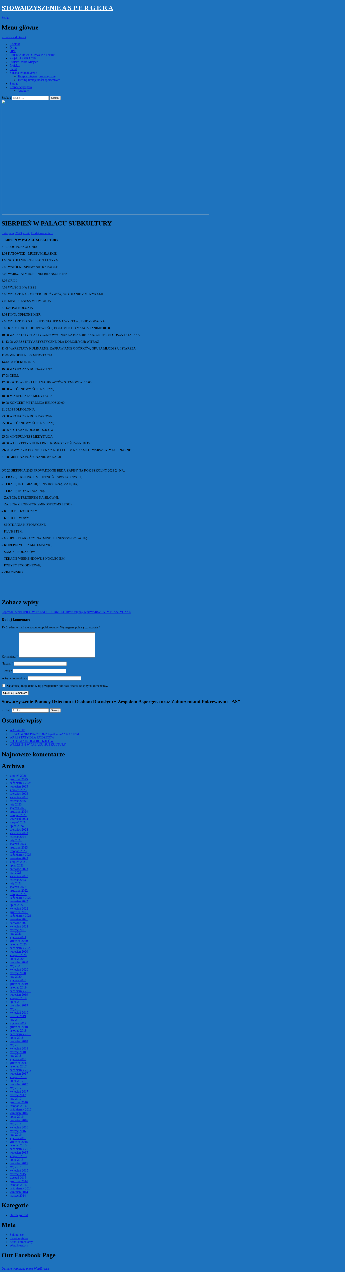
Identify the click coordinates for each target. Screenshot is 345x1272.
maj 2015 (15, 1167)
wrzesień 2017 (19, 1073)
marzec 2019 (18, 1016)
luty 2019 (16, 1019)
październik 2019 (20, 991)
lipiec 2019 (17, 1001)
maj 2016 (15, 1123)
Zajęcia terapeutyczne (23, 72)
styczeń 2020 (18, 980)
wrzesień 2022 (19, 901)
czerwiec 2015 (19, 1163)
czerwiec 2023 (19, 869)
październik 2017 (20, 1070)
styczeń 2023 (18, 887)
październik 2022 (20, 897)
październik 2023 (20, 854)
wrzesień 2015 (19, 1152)
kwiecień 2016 (19, 1127)
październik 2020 (20, 948)
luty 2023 (16, 883)
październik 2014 (20, 1188)
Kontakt (15, 44)
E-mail (7, 670)
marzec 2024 (18, 836)
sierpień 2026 (18, 775)
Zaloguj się (17, 1234)
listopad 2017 (18, 1066)
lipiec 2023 (17, 865)
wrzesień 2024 (19, 818)
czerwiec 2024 (19, 829)
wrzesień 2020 (19, 951)
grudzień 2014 (19, 1181)
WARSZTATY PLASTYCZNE (101, 612)
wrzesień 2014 (19, 1192)
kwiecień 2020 (19, 969)
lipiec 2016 (17, 1116)
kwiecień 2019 (19, 1012)
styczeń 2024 (18, 844)
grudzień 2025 (19, 779)
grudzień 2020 (19, 940)
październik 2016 (20, 1109)
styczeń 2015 (18, 1177)
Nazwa (7, 663)
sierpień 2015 (18, 1156)
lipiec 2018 (17, 1037)
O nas (13, 47)
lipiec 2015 (17, 1159)
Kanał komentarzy (21, 1241)
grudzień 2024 (19, 811)
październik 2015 (20, 1149)
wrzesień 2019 (19, 994)
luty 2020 (16, 976)
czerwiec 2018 (19, 1041)
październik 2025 (20, 783)
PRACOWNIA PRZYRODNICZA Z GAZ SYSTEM (44, 733)
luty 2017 (16, 1098)
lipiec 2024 (17, 826)
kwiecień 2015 (19, 1170)
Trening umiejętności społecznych (39, 80)
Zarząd (14, 83)
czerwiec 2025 (19, 793)
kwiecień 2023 (19, 876)
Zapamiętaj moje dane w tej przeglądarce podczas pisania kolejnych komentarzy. (57, 685)
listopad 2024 (18, 815)
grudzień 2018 (19, 1027)
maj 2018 (15, 1045)
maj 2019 (15, 1009)
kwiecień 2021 (19, 926)
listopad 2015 (18, 1145)
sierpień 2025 (18, 790)
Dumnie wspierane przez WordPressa (25, 1268)
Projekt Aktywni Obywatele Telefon (32, 54)
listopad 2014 (18, 1184)
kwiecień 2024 (19, 833)
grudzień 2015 (19, 1141)
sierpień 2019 (18, 998)
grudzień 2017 (19, 1062)
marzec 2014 (18, 1195)
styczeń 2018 (18, 1059)
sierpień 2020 (18, 955)
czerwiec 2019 (19, 1005)
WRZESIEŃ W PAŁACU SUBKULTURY (38, 744)
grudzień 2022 (19, 890)
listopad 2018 (18, 1030)
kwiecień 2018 (19, 1048)
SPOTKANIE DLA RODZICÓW (32, 741)
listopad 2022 (18, 894)
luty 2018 (16, 1055)
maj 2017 (15, 1088)
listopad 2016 (18, 1106)
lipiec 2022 (17, 905)
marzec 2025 (18, 800)
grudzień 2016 (19, 1102)
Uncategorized (19, 1215)
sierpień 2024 (18, 822)
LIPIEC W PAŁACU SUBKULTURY (36, 612)
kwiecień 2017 (19, 1091)
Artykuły (23, 90)
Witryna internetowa (14, 678)
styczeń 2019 (18, 1023)
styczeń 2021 (18, 937)
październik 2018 (20, 1034)
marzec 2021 (18, 930)
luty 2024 (16, 840)
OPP (13, 51)
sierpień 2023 (18, 861)
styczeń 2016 (18, 1138)
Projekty (15, 65)
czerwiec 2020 (19, 962)
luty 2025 (16, 804)
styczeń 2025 (18, 808)
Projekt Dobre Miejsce (24, 62)
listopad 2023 (18, 851)
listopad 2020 (18, 944)
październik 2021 (20, 915)
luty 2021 (16, 933)
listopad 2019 (18, 987)
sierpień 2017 (18, 1077)
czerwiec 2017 (19, 1084)
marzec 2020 (18, 973)
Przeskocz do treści (14, 37)
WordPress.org (19, 1245)
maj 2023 (15, 872)
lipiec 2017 (17, 1080)
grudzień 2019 (19, 984)
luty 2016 (16, 1134)
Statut (13, 69)
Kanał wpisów (19, 1238)
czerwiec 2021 (19, 922)
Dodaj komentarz (42, 233)
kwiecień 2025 (19, 797)
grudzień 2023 (19, 847)
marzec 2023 (18, 879)
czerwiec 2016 (19, 1120)
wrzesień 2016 (19, 1113)
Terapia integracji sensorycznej (37, 76)
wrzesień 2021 (19, 919)
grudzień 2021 (19, 912)
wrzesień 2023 (19, 858)
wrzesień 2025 (19, 786)
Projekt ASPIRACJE (23, 58)
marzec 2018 (18, 1052)
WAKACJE (17, 730)
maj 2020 (15, 966)
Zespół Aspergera (21, 87)
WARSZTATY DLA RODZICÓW (32, 737)
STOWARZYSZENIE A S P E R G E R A (57, 7)
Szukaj (6, 17)
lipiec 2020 (17, 958)
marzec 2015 (18, 1174)
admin (26, 233)
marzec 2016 (18, 1131)
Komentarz (10, 656)
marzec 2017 (18, 1095)
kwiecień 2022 (19, 908)
